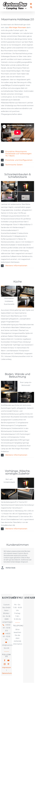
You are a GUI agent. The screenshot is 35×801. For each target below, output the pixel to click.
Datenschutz (7, 673)
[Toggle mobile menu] (31, 4)
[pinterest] (8, 664)
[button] (17, 153)
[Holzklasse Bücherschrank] (26, 182)
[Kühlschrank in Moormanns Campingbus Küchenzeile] (26, 298)
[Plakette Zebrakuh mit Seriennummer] (26, 193)
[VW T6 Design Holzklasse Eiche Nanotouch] (9, 193)
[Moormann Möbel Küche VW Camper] (9, 287)
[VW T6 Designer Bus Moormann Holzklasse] (9, 182)
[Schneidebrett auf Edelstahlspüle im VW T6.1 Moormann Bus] (26, 490)
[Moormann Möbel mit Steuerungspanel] (26, 393)
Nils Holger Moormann (17, 27)
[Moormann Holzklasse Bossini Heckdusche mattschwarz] (9, 490)
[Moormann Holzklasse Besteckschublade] (26, 287)
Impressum (6, 667)
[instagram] (5, 664)
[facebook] (5, 660)
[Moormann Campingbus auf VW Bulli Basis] (9, 393)
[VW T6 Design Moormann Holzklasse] (9, 382)
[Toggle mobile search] (31, 7)
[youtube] (8, 660)
